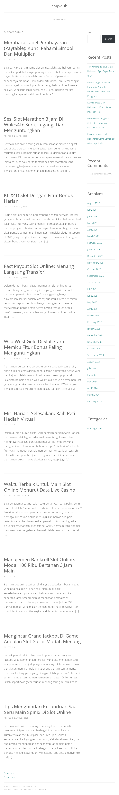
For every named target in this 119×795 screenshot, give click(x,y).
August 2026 (93, 203)
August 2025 (93, 282)
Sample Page (59, 19)
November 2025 (95, 262)
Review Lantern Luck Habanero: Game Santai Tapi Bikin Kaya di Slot (101, 139)
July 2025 (92, 289)
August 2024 (93, 361)
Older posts (9, 773)
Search (90, 32)
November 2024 (95, 341)
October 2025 (94, 269)
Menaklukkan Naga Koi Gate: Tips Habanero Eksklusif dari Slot (98, 123)
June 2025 (92, 295)
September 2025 (95, 275)
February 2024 (94, 401)
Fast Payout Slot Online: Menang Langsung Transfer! (39, 269)
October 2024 (94, 348)
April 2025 (92, 308)
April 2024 (92, 388)
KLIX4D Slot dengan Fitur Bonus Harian (38, 198)
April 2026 (92, 229)
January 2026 (94, 249)
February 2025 (94, 322)
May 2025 (92, 302)
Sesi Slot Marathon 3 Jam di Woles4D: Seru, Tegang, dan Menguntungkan (34, 124)
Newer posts (10, 776)
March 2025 (93, 315)
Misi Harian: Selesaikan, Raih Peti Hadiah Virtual (39, 416)
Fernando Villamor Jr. (35, 789)
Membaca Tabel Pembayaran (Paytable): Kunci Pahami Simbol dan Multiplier (38, 48)
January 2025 (94, 328)
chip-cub (59, 6)
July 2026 (92, 209)
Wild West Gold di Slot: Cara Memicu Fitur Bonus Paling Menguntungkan (34, 347)
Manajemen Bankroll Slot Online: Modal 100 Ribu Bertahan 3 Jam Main (39, 565)
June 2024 (92, 374)
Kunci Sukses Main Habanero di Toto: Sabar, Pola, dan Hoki (99, 107)
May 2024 (92, 381)
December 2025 (95, 256)
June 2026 (92, 216)
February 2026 (94, 242)
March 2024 (93, 394)
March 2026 (93, 236)
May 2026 (92, 222)
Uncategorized (94, 428)
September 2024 (95, 355)
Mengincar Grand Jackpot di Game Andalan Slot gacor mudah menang (42, 639)
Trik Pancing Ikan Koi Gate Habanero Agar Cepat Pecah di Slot (101, 71)
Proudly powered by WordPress (20, 786)
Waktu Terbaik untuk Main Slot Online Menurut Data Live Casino (39, 487)
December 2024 (95, 335)
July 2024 (92, 368)
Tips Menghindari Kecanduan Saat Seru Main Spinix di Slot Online (41, 709)
